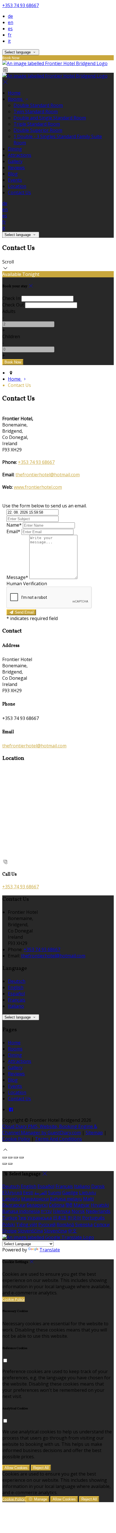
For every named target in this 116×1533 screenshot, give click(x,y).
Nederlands (98, 1211)
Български (13, 1205)
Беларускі (37, 1205)
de (10, 16)
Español (16, 993)
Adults (8, 311)
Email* (13, 531)
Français (16, 1000)
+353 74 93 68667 (20, 5)
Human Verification (26, 583)
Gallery (15, 161)
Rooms (16, 99)
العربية (40, 1192)
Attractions (19, 155)
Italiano (16, 1006)
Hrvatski (100, 1205)
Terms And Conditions (58, 1139)
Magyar (81, 1205)
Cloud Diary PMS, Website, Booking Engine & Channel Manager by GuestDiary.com (49, 1129)
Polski (8, 1224)
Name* (14, 525)
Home (14, 93)
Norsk (78, 1211)
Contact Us (19, 192)
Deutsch (16, 981)
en (10, 22)
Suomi (54, 1192)
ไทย (22, 1218)
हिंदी (69, 1205)
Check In (11, 298)
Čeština (56, 1205)
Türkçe (9, 1218)
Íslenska (61, 1211)
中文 (72, 1231)
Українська (39, 1218)
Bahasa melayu (66, 1199)
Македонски (35, 1199)
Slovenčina (55, 1231)
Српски (102, 1224)
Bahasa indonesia (21, 1211)
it (9, 41)
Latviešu (11, 1199)
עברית (46, 1211)
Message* (17, 577)
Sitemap (94, 1132)
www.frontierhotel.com (38, 487)
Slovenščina (30, 1231)
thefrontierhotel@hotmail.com (47, 474)
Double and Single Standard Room (50, 118)
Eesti (28, 1192)
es (10, 28)
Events (15, 180)
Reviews (16, 167)
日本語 (59, 1218)
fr (10, 35)
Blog (13, 174)
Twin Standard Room (36, 111)
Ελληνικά (12, 1192)
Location (17, 186)
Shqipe (9, 1231)
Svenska (84, 1224)
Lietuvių (87, 1192)
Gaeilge (70, 1192)
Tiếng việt (26, 1224)
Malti (88, 1199)
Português (93, 1218)
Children (11, 336)
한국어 (74, 1218)
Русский (46, 1224)
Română (65, 1224)
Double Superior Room (38, 130)
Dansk (98, 1186)
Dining (15, 149)
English (15, 987)
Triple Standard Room (37, 124)
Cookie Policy (16, 1139)
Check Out (13, 305)
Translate (49, 1250)
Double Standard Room (38, 105)
